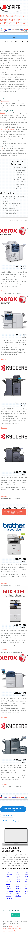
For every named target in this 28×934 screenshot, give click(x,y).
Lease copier (12, 931)
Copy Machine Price (9, 874)
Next (11, 926)
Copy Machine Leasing (18, 889)
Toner (2, 148)
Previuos (16, 926)
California (12, 928)
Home (5, 928)
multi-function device (7, 129)
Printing (2, 113)
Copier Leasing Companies (10, 888)
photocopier (5, 101)
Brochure (4, 291)
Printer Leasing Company (9, 896)
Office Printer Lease (8, 881)
